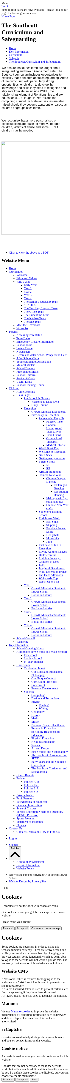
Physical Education (42, 738)
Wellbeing (22, 641)
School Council (25, 638)
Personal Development (44, 688)
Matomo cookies (20, 1011)
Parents (13, 331)
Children (14, 388)
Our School (16, 271)
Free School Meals (27, 371)
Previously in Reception (45, 415)
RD (48, 465)
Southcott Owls (25, 378)
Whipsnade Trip (48, 578)
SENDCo (29, 305)
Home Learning (25, 391)
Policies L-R (31, 788)
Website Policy (25, 868)
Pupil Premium (25, 798)
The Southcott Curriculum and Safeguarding (35, 61)
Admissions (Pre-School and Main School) (41, 651)
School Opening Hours (30, 385)
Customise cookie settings (45, 928)
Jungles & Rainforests (52, 568)
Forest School (47, 461)
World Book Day (49, 448)
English (35, 701)
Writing (43, 708)
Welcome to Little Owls (45, 401)
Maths (35, 718)
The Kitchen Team (35, 318)
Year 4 (28, 298)
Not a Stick (45, 455)
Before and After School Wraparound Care (41, 355)
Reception (30, 408)
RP (48, 468)
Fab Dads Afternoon (51, 575)
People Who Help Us (51, 418)
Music (35, 721)
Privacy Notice (25, 795)
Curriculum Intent (34, 668)
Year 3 (28, 295)
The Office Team (34, 311)
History (35, 715)
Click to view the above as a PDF (29, 252)
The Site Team (32, 321)
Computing (38, 695)
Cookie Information (28, 865)
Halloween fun (47, 555)
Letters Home (24, 348)
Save (34, 1079)
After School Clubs (27, 358)
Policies (21, 778)
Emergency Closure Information (35, 341)
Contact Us (15, 828)
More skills (52, 538)
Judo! (42, 565)
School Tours (24, 345)
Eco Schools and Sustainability (49, 751)
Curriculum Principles (44, 681)
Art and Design (40, 748)
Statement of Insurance (29, 821)
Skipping (51, 525)
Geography (38, 711)
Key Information (19, 51)
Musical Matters (25, 365)
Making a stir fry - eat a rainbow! (57, 500)
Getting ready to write (52, 458)
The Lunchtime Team (36, 315)
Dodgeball (52, 535)
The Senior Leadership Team (41, 301)
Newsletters (23, 351)
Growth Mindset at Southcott (48, 411)
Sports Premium (25, 818)
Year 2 (28, 291)
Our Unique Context (43, 678)
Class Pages (23, 395)
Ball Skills (52, 521)
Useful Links (24, 381)
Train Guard (53, 435)
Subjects (14, 58)
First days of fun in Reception (50, 546)
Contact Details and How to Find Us (38, 831)
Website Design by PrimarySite (27, 881)
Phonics (21, 825)
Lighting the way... (50, 558)
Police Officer (54, 421)
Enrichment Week (49, 518)
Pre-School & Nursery (37, 398)
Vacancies (22, 328)
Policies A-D (31, 781)
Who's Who (23, 281)
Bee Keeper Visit (49, 581)
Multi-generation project (53, 571)
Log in (5, 6)
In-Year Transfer (33, 661)
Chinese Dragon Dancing (56, 480)
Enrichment (38, 685)
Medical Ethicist (55, 445)
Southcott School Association (33, 361)
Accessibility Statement (30, 861)
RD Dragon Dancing (61, 493)
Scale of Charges (26, 808)
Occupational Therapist (54, 440)
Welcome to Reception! (52, 451)
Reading (44, 705)
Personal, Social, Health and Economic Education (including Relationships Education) (48, 730)
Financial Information (29, 805)
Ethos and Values (26, 278)
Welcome (21, 275)
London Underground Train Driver (54, 428)
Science (36, 745)
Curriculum (15, 54)
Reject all (8, 928)
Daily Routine (39, 405)
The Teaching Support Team (40, 308)
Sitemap (13, 844)
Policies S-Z (31, 791)
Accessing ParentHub (29, 335)
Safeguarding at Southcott (31, 801)
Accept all (22, 928)
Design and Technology (45, 698)
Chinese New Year (50, 475)
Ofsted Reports (25, 775)
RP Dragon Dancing (60, 486)
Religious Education (43, 741)
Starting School (33, 658)
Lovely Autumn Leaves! (53, 551)
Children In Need (49, 561)
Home (12, 48)
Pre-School (30, 655)
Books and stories (41, 595)
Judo (49, 541)
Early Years (30, 285)
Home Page (8, 16)
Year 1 (28, 288)
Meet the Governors (28, 325)
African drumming (50, 471)
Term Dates (23, 338)
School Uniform (25, 375)
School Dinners (25, 368)
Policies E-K (31, 785)
